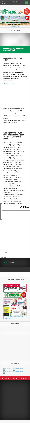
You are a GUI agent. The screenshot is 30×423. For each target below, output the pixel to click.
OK (27, 2)
